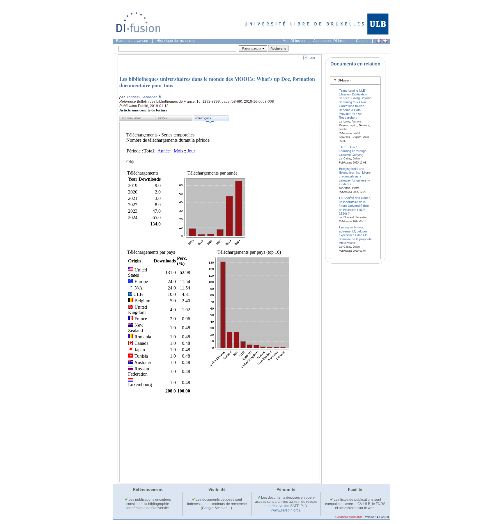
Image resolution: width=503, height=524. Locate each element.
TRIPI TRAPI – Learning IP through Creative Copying (352, 151)
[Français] (378, 41)
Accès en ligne (131, 118)
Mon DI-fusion (294, 41)
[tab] (355, 80)
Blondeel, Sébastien (141, 97)
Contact (362, 41)
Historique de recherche (176, 41)
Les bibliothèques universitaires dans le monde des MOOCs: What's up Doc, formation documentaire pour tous (217, 82)
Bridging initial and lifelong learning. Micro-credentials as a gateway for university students (355, 176)
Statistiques (203, 118)
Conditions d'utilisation (348, 517)
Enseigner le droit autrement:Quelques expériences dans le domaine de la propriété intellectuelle (355, 235)
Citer (312, 58)
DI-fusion (344, 80)
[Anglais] (385, 41)
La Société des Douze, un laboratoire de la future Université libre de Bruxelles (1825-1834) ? (355, 205)
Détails (162, 118)
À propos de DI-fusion (330, 41)
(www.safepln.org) (285, 510)
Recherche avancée (132, 41)
